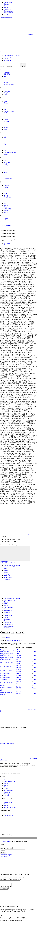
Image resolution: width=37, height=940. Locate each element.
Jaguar (6, 136)
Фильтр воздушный (6, 666)
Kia (5, 144)
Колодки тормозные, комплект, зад (7, 650)
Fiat (5, 109)
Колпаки (6, 788)
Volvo (5, 227)
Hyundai (6, 121)
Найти (23, 64)
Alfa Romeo (7, 74)
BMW (6, 83)
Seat (5, 203)
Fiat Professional (9, 111)
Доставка (7, 6)
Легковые (7, 243)
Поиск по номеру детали (12, 55)
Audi (5, 76)
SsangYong (7, 208)
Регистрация (8, 18)
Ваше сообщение (5, 886)
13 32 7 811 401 (18, 682)
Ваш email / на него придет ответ (10, 879)
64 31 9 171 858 (18, 678)
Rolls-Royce (7, 197)
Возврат (6, 7)
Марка (6, 58)
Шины (6, 568)
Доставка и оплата (10, 804)
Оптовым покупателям (11, 814)
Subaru (6, 210)
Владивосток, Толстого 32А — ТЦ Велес (14, 918)
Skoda (6, 205)
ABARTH (7, 73)
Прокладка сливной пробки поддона (6, 658)
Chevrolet (7, 91)
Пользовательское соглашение (10, 773)
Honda (6, 119)
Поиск (34, 651)
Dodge (6, 103)
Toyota (6, 219)
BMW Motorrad (9, 85)
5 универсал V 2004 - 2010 (15, 640)
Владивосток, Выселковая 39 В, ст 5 (12, 920)
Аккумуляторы (8, 574)
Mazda (6, 160)
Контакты (7, 14)
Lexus (5, 154)
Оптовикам (7, 9)
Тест (1, 915)
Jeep (5, 137)
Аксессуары (8, 577)
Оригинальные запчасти (12, 780)
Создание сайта (5, 841)
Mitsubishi (7, 166)
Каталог (6, 795)
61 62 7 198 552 (18, 687)
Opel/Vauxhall (8, 179)
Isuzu (5, 129)
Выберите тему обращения (8, 878)
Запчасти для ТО (9, 567)
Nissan (6, 172)
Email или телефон (6, 848)
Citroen (6, 94)
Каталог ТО (7, 60)
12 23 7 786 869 (18, 662)
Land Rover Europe (10, 152)
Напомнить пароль (6, 855)
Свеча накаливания (6, 662)
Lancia (6, 150)
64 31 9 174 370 (18, 674)
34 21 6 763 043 (18, 650)
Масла (6, 572)
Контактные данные (10, 807)
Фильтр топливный (6, 682)
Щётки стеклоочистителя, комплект (6, 692)
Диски (6, 570)
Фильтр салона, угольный (5, 678)
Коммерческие (8, 245)
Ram (5, 193)
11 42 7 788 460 (18, 670)
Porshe (6, 187)
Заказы (30, 34)
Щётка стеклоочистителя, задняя (6, 687)
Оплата (6, 4)
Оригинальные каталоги (12, 565)
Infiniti (6, 127)
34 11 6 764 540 (18, 654)
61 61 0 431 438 (18, 692)
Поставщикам (8, 11)
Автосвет (7, 575)
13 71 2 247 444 (18, 666)
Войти (2, 18)
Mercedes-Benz (8, 162)
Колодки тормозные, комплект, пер (7, 654)
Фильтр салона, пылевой (5, 674)
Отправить (4, 888)
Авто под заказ (8, 13)
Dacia (5, 101)
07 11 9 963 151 (18, 658)
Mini (5, 164)
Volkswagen (7, 225)
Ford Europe (7, 113)
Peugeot (6, 185)
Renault (6, 195)
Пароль (2, 850)
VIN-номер (7, 57)
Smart (5, 207)
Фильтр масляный (6, 670)
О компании (8, 2)
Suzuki (6, 212)
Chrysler (6, 93)
